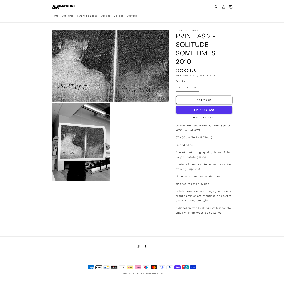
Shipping (193, 75)
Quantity (180, 81)
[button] (216, 6)
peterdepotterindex (137, 273)
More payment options (204, 117)
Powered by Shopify (154, 273)
